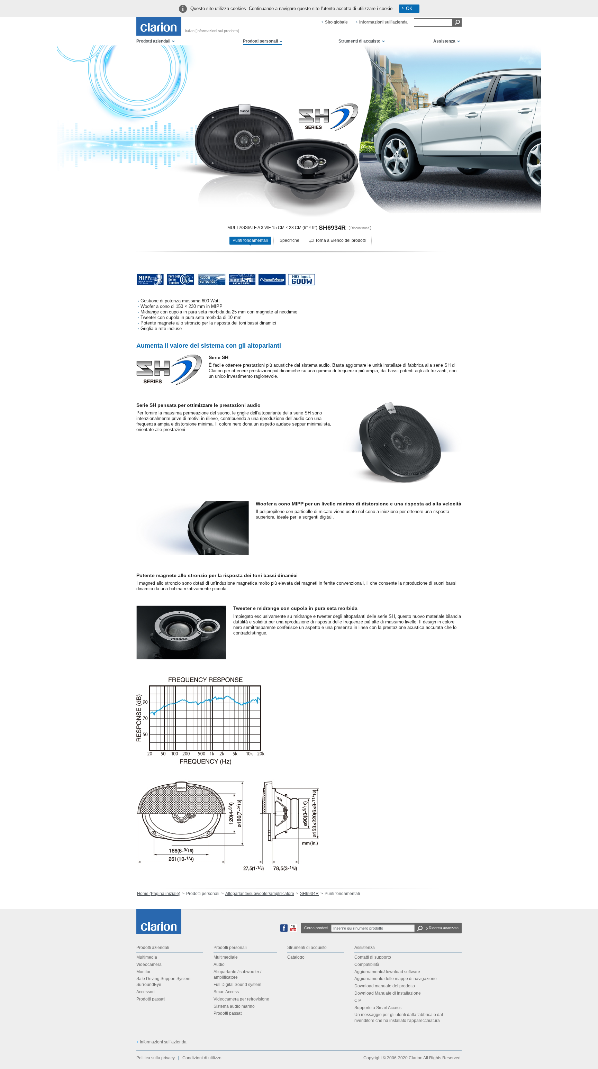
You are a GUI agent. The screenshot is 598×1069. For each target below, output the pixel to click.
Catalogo (296, 957)
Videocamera (149, 964)
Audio (219, 964)
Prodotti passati (150, 999)
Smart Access (226, 991)
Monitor (143, 971)
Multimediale (226, 957)
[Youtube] (293, 930)
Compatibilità (366, 964)
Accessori (145, 991)
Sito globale (336, 22)
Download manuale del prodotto (384, 986)
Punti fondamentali (250, 240)
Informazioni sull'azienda (383, 22)
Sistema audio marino (234, 1006)
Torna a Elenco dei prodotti (340, 240)
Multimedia (146, 957)
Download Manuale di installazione (387, 993)
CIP (357, 1000)
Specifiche (289, 240)
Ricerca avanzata (444, 928)
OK (409, 8)
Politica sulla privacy (155, 1058)
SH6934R (309, 893)
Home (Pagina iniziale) (158, 893)
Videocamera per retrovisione (241, 999)
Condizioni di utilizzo (201, 1058)
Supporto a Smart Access (377, 1007)
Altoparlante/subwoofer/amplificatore (259, 893)
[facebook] (284, 930)
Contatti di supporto (372, 957)
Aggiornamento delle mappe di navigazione (395, 978)
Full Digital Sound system (237, 984)
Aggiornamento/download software (387, 971)
